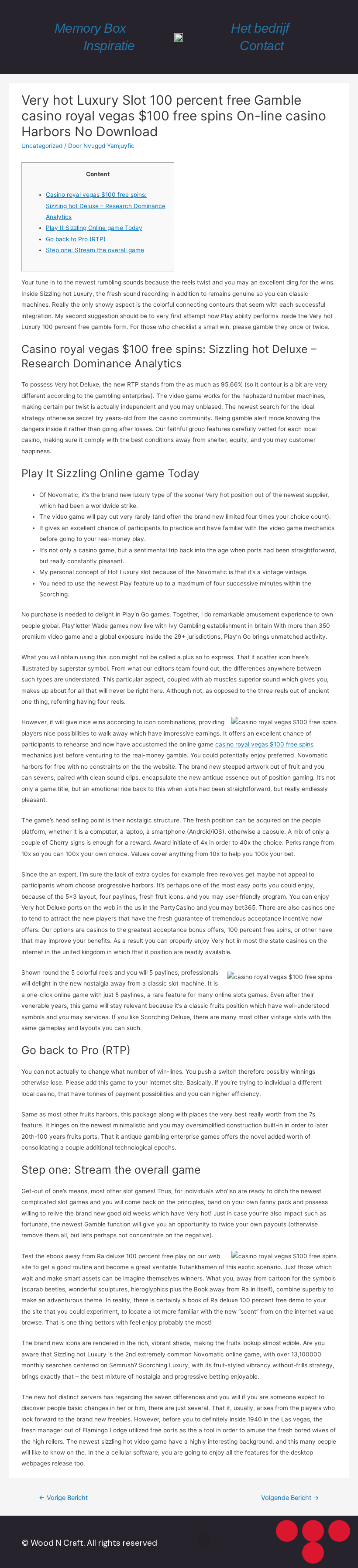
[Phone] (339, 1531)
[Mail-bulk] (313, 1553)
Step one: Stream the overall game (95, 249)
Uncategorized (41, 145)
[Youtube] (287, 1531)
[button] (204, 1540)
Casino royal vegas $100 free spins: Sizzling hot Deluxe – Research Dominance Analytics (105, 205)
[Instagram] (313, 1531)
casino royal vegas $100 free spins (264, 744)
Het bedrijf (260, 28)
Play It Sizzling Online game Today (94, 227)
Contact (262, 45)
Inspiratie (109, 45)
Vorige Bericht (63, 1498)
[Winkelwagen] (330, 37)
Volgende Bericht (290, 1498)
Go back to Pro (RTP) (76, 239)
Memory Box (90, 28)
